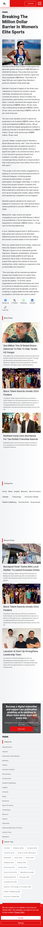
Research (5, 801)
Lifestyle (5, 792)
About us (5, 814)
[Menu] (40, 3)
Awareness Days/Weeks (11, 756)
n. (4, 3)
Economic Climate (8, 769)
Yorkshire (9, 853)
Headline (9, 862)
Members (5, 837)
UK (7, 848)
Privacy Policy (19, 912)
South (19, 857)
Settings (21, 923)
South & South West (27, 853)
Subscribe (5, 823)
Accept (20, 918)
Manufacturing (27, 872)
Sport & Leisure (7, 805)
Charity (4, 765)
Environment (6, 774)
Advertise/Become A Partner (12, 828)
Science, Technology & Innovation (18, 887)
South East (10, 867)
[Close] (40, 907)
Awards (5, 751)
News (4, 796)
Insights (5, 787)
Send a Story (6, 832)
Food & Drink (6, 778)
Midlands (19, 848)
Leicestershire (11, 882)
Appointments (7, 747)
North (30, 857)
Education (25, 877)
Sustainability (10, 877)
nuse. (5, 11)
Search (4, 819)
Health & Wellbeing (9, 783)
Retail (8, 857)
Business (5, 760)
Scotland (32, 848)
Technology (6, 810)
